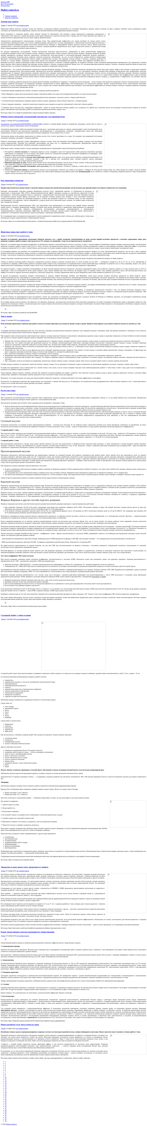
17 (5, 1090)
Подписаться (5, 5)
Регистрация (9, 4)
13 (5, 1083)
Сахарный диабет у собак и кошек (16, 615)
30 (5, 1114)
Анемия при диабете (9, 22)
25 (5, 1105)
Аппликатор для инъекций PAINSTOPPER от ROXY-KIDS (21, 124)
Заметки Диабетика (11, 18)
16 (5, 1088)
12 (5, 1081)
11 (5, 1079)
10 (5, 1078)
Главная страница (11, 16)
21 (5, 1097)
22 (5, 1099)
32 (5, 1117)
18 (5, 1092)
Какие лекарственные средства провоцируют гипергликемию (27, 932)
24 (5, 1103)
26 (5, 1106)
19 (5, 1094)
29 (5, 1112)
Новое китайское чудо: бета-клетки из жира (20, 1025)
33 (5, 1119)
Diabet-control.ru (10, 10)
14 (5, 1085)
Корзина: (5, 2)
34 (5, 1121)
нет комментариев (22, 25)
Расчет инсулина (8, 390)
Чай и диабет (6, 316)
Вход (2, 4)
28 (5, 1110)
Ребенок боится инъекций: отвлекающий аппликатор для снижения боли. (33, 117)
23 (5, 1101)
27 (5, 1108)
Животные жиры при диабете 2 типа (17, 232)
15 (5, 1087)
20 (5, 1096)
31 (5, 1115)
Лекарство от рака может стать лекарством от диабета (24, 867)
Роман (3, 25)
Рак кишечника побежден (12, 181)
